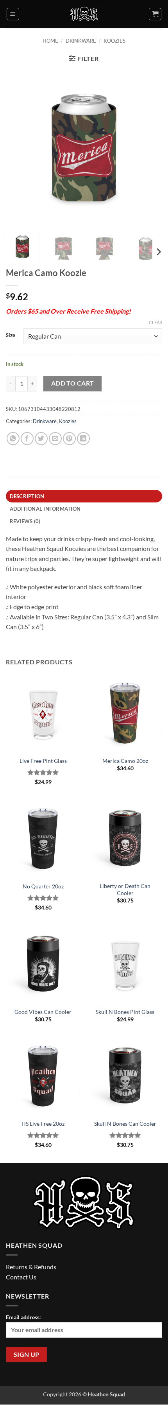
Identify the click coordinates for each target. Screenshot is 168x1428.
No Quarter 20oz (43, 886)
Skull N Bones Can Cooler (125, 1124)
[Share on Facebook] (27, 438)
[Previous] (19, 147)
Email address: (23, 1317)
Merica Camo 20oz (125, 761)
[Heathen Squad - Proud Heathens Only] (84, 14)
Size (10, 335)
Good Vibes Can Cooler (42, 1012)
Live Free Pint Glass (43, 761)
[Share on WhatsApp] (13, 438)
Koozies (114, 41)
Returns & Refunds (31, 1266)
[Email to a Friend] (55, 438)
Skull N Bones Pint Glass (125, 1012)
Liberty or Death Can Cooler (125, 889)
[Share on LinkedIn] (83, 438)
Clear (155, 322)
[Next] (149, 147)
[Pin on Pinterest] (69, 438)
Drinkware (81, 41)
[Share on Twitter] (41, 438)
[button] (13, 14)
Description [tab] (27, 496)
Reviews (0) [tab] (25, 521)
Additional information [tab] (45, 509)
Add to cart (72, 383)
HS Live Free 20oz (42, 1124)
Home (50, 41)
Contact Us (21, 1277)
